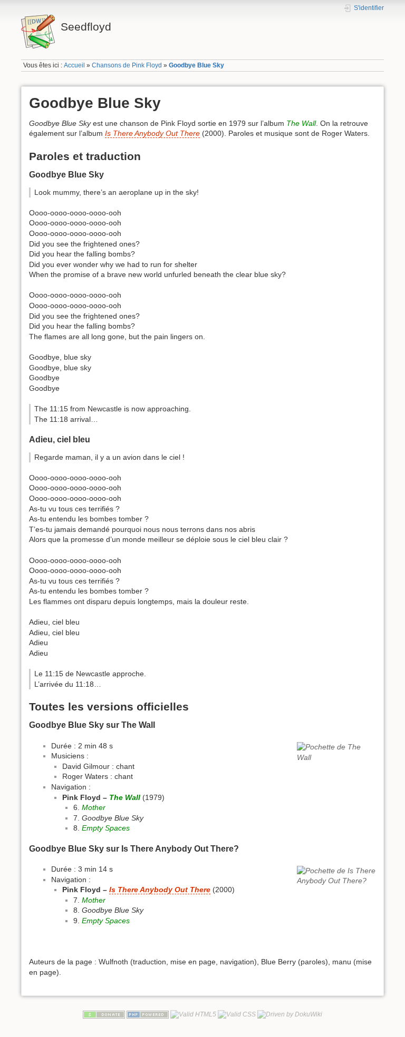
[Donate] (104, 1014)
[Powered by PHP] (148, 1014)
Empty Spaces (106, 828)
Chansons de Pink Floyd (127, 65)
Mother (93, 807)
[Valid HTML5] (193, 1014)
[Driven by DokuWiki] (289, 1014)
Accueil (74, 65)
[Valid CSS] (237, 1014)
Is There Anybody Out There (152, 133)
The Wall (301, 123)
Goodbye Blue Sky (196, 65)
